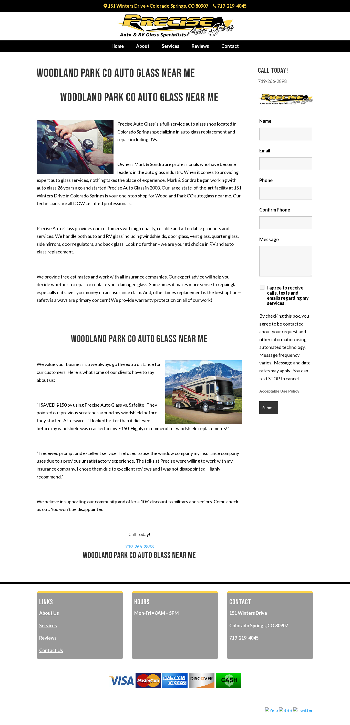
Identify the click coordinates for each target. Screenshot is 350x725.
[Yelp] (272, 710)
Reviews (200, 46)
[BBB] (286, 710)
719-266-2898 (139, 546)
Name (265, 121)
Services (170, 46)
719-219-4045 (231, 6)
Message (269, 239)
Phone (266, 180)
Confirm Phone (274, 210)
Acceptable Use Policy (279, 391)
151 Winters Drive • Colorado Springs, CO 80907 (157, 6)
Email (264, 150)
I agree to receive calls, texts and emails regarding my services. (288, 295)
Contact (230, 46)
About (142, 46)
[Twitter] (303, 710)
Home (117, 46)
